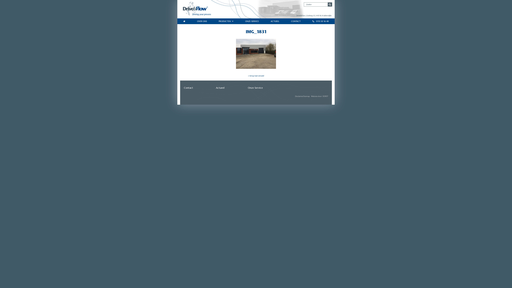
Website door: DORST (319, 96)
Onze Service (252, 21)
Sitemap (306, 96)
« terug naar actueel (256, 76)
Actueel (275, 21)
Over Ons (202, 21)
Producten (225, 21)
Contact (296, 21)
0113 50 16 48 (322, 21)
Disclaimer (299, 96)
